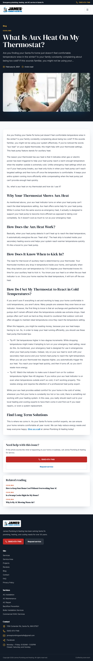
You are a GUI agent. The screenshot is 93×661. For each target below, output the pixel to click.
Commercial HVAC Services (14, 614)
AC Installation (8, 595)
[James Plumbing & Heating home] (12, 10)
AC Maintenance (9, 598)
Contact (6, 575)
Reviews (6, 567)
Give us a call (34, 429)
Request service (46, 467)
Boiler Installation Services (13, 610)
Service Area (8, 559)
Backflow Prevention (11, 606)
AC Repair (7, 602)
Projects (6, 563)
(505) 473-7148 (84, 2)
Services (6, 555)
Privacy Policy (8, 582)
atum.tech (86, 657)
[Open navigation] (87, 9)
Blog (5, 26)
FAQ (4, 579)
